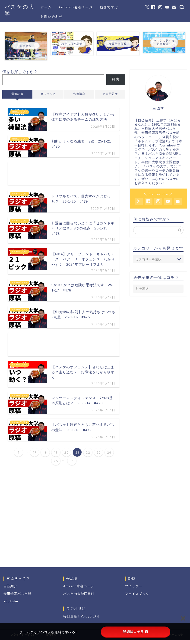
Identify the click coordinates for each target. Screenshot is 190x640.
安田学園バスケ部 (17, 594)
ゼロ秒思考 (110, 94)
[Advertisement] (64, 174)
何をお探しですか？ (20, 72)
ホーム (46, 7)
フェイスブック (137, 594)
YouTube (10, 601)
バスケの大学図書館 (79, 594)
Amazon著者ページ (76, 7)
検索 (116, 79)
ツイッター (133, 586)
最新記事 (17, 94)
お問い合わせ (52, 16)
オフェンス (48, 94)
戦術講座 (79, 94)
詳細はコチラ (133, 632)
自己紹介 (10, 586)
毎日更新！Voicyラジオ (81, 616)
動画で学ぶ (109, 7)
